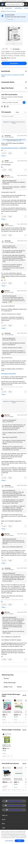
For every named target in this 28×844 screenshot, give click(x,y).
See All (24, 695)
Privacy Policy (14, 836)
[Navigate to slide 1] (13, 43)
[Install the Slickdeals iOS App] (14, 809)
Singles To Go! (8, 687)
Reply (10, 153)
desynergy (7, 135)
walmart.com (8, 188)
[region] (14, 837)
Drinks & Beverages (10, 682)
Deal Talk (14, 11)
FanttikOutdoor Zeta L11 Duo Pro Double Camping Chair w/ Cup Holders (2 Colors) (7, 779)
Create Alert (10, 19)
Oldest (17, 112)
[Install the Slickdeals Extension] (14, 801)
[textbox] (12, 102)
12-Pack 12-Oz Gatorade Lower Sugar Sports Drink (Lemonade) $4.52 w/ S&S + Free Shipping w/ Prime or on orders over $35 (18, 711)
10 (4, 49)
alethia (6, 224)
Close (19, 840)
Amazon (19, 687)
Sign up (5, 122)
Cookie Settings (9, 840)
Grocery (6, 678)
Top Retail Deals (18, 8)
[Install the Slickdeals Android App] (14, 805)
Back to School (8, 8)
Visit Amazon (14, 63)
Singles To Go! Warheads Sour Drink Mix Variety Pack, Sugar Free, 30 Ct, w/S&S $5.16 (7, 745)
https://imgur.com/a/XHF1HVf (8, 373)
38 (4, 789)
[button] (7, 49)
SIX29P (7, 160)
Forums (8, 11)
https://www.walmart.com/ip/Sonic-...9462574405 (13, 148)
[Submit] (3, 116)
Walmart (4, 719)
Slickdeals (3, 11)
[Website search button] (22, 4)
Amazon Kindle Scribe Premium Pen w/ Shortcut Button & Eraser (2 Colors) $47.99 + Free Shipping (18, 779)
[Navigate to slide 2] (14, 43)
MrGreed (7, 175)
